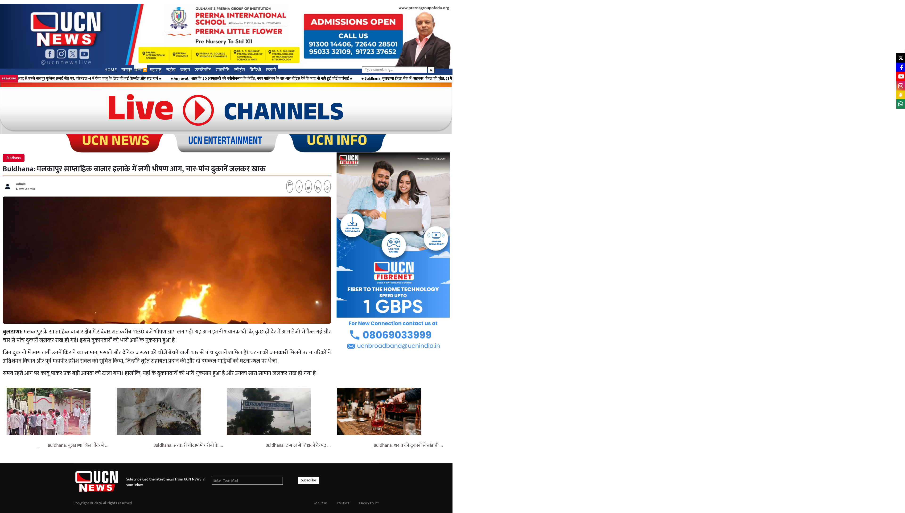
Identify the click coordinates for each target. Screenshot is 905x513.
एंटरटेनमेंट (203, 70)
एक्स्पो (271, 70)
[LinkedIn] (318, 188)
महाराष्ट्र (155, 70)
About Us (321, 503)
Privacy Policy (369, 503)
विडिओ (255, 70)
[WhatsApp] (327, 188)
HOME (110, 70)
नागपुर (126, 70)
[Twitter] (308, 188)
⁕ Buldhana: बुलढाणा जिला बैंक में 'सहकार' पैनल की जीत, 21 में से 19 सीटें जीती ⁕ (285, 79)
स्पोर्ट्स (239, 70)
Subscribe (308, 480)
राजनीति (222, 70)
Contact (343, 503)
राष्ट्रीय (171, 70)
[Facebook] (299, 188)
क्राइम (185, 70)
